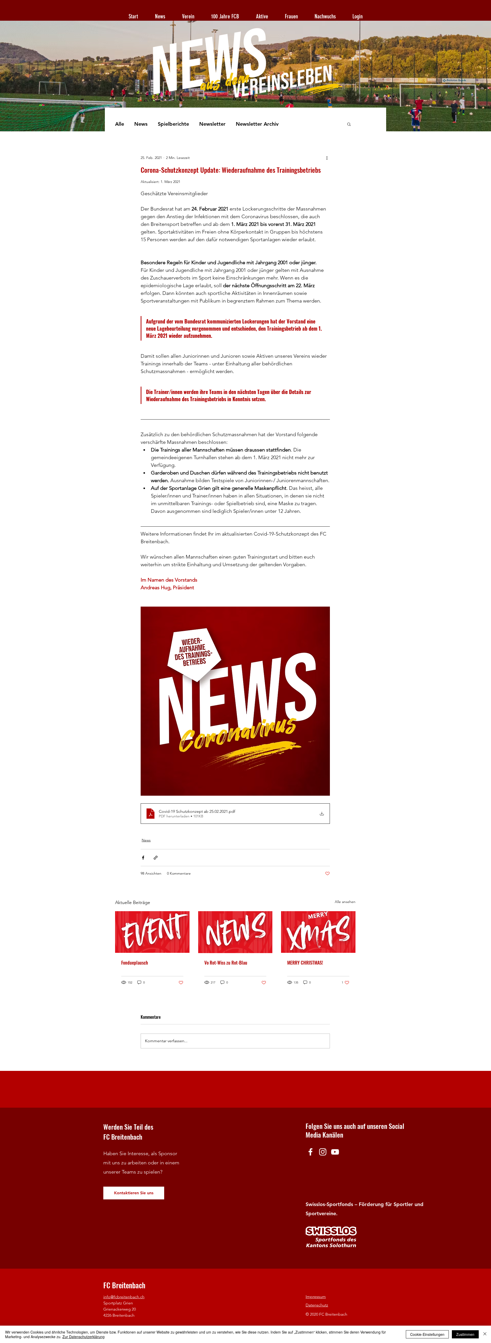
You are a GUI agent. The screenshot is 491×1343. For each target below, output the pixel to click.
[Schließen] (485, 1334)
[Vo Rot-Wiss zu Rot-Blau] (235, 932)
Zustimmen (465, 1334)
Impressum (316, 1296)
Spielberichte (173, 124)
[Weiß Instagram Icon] (323, 1152)
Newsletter (212, 124)
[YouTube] (335, 1152)
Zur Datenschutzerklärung (83, 1336)
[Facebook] (310, 1152)
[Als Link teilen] (155, 857)
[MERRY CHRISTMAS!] (318, 932)
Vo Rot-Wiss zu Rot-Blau (225, 962)
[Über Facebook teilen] (143, 857)
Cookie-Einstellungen (427, 1334)
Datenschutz (317, 1305)
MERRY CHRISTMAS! (305, 962)
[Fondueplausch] (152, 932)
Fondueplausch (134, 962)
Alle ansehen (345, 901)
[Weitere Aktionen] (327, 158)
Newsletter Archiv (257, 124)
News (141, 124)
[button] (349, 124)
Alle (119, 124)
